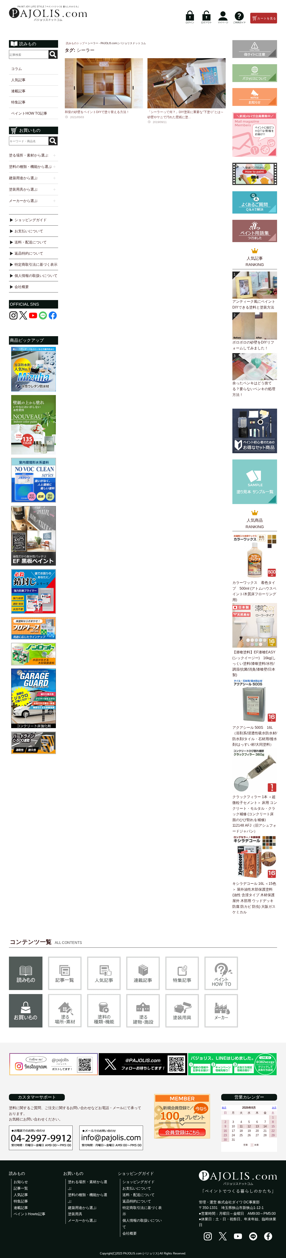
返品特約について (29, 253)
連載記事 (18, 91)
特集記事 (18, 102)
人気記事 (18, 80)
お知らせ (21, 1182)
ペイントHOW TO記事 (29, 113)
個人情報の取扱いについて (36, 276)
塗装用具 (75, 1214)
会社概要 (22, 287)
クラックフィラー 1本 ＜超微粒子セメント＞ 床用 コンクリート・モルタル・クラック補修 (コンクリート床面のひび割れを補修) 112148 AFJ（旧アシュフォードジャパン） (254, 814)
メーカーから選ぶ (82, 1220)
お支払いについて (29, 231)
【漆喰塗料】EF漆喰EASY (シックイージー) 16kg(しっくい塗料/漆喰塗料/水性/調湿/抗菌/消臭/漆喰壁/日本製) (254, 663)
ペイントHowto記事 (29, 1214)
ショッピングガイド (31, 220)
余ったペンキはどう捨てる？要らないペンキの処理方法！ (253, 388)
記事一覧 (21, 1188)
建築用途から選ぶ (82, 1208)
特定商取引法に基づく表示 (36, 264)
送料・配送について (31, 242)
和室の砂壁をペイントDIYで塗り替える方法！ (97, 112)
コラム (16, 69)
